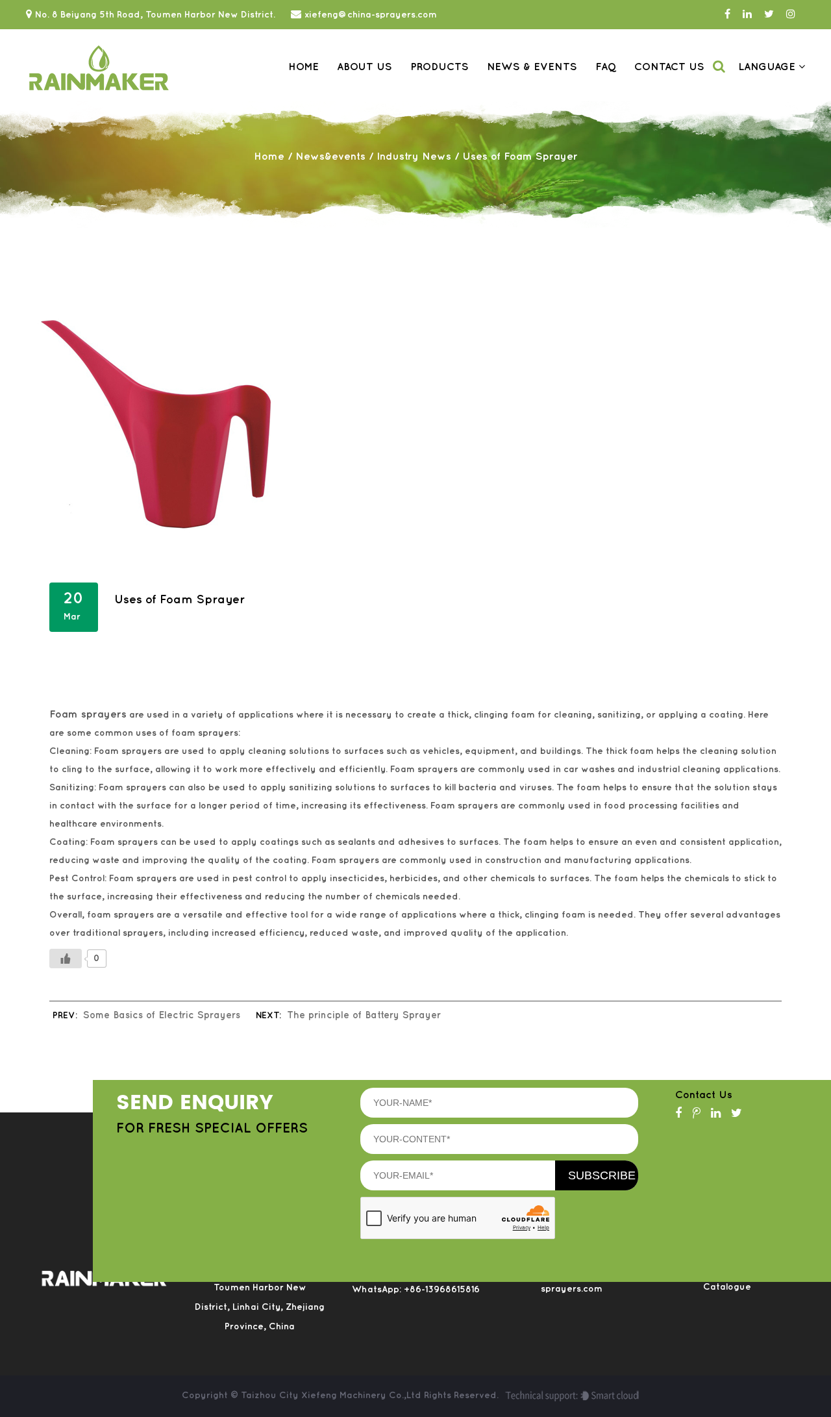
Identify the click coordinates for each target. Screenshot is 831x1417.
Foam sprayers (88, 715)
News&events (330, 157)
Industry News (414, 157)
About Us (364, 67)
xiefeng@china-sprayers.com (370, 14)
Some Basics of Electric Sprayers (161, 1015)
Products (439, 67)
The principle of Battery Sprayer (364, 1015)
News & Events (532, 67)
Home (303, 67)
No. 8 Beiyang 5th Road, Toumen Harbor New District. (155, 14)
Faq (605, 67)
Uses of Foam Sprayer (179, 600)
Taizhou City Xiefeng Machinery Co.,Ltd (332, 1395)
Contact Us (669, 67)
